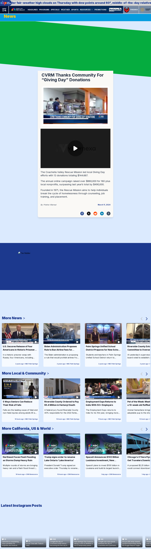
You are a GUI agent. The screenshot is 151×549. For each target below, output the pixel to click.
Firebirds (134, 10)
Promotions (100, 10)
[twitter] (89, 213)
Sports (74, 10)
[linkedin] (102, 213)
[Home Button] (18, 9)
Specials (55, 10)
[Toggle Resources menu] (92, 9)
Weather (65, 10)
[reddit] (95, 213)
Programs (44, 10)
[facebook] (82, 213)
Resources (85, 10)
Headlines (33, 10)
